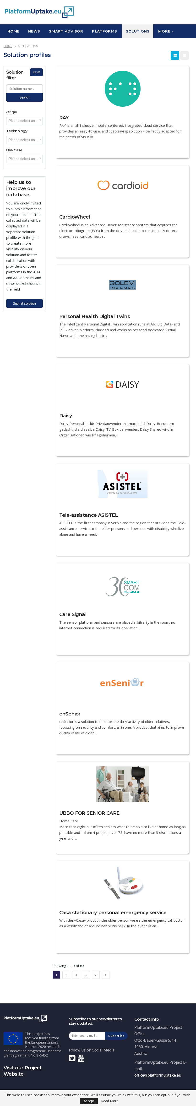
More (164, 31)
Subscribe (116, 1036)
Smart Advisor (66, 31)
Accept (89, 1101)
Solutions (138, 31)
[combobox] (24, 121)
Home (13, 31)
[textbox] (24, 120)
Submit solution (24, 303)
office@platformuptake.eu (157, 1075)
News (34, 31)
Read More (109, 1101)
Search (24, 97)
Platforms (104, 31)
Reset (36, 72)
